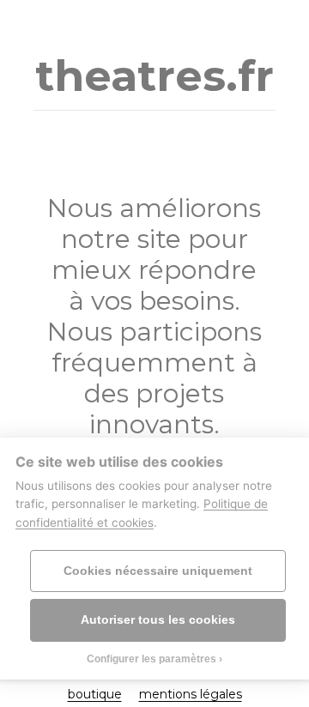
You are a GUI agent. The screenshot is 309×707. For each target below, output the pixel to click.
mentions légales (190, 694)
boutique (95, 694)
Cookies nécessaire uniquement (158, 571)
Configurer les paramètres (151, 659)
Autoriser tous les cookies (158, 619)
